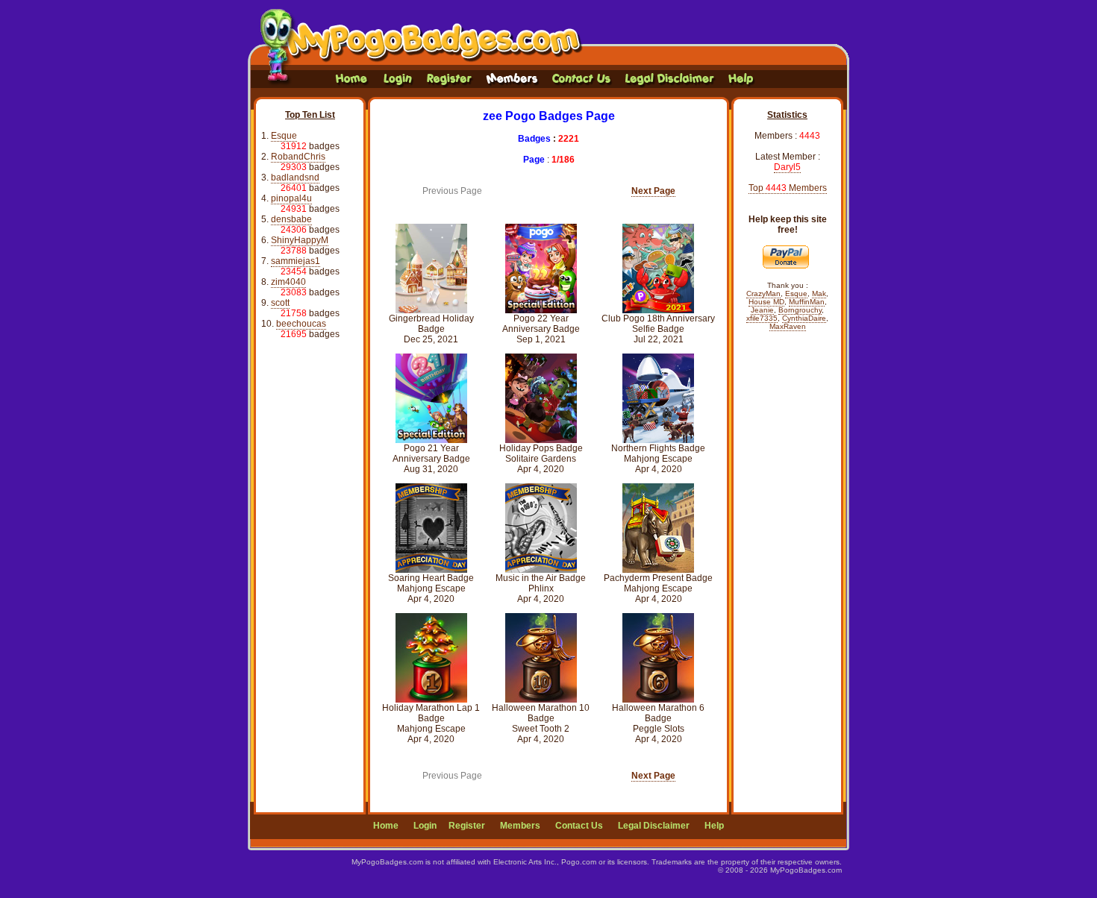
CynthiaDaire (804, 318)
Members (520, 825)
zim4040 (288, 282)
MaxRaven (787, 326)
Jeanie (762, 310)
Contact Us (579, 825)
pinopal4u (291, 198)
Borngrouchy (800, 310)
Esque (284, 136)
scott (280, 303)
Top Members (787, 188)
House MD (766, 302)
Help (714, 825)
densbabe (291, 219)
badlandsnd (295, 177)
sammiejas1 (295, 261)
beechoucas (301, 323)
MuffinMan (807, 302)
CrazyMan (763, 293)
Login (425, 825)
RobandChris (298, 156)
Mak (819, 293)
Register (467, 825)
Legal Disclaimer (654, 825)
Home (386, 825)
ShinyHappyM (299, 240)
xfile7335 (762, 318)
